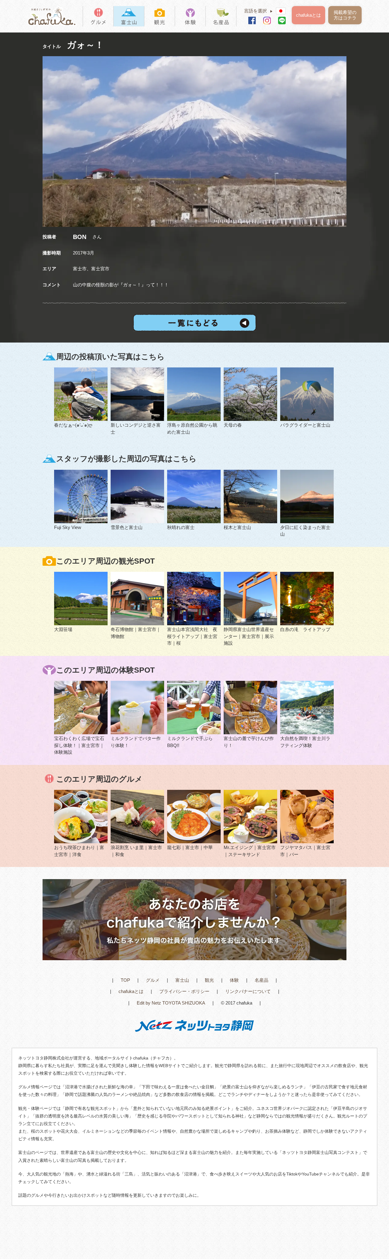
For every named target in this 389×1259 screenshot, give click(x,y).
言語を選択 (258, 10)
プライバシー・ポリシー (184, 991)
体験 (234, 980)
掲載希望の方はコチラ (345, 15)
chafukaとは (308, 15)
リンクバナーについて (248, 991)
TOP (125, 980)
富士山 (182, 980)
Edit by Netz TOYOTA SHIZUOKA (171, 1002)
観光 (209, 980)
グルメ (153, 980)
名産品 (261, 980)
